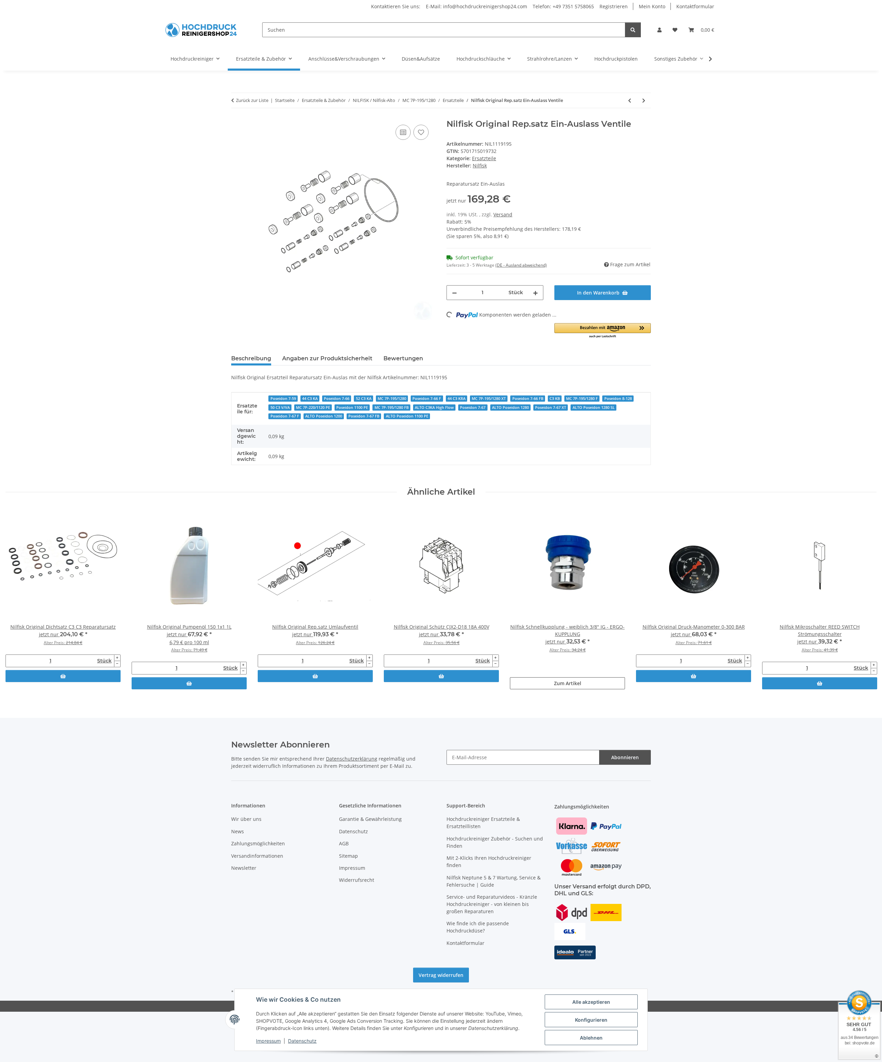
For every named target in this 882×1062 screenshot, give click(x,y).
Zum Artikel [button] (567, 683)
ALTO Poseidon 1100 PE (407, 416)
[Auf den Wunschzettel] (421, 132)
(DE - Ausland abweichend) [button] (521, 265)
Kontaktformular (695, 6)
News (237, 831)
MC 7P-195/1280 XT (489, 398)
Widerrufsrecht (356, 880)
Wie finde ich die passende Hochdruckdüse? (478, 927)
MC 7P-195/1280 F (582, 398)
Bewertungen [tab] (403, 358)
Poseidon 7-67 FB (363, 416)
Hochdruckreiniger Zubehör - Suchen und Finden (495, 842)
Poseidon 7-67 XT (550, 407)
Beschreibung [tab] (251, 358)
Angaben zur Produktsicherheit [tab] (327, 358)
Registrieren (613, 6)
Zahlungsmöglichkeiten (258, 843)
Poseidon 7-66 (336, 398)
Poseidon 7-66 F (426, 398)
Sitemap (348, 856)
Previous (17, 599)
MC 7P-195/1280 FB (392, 407)
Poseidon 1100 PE (352, 407)
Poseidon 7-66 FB (527, 398)
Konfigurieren (591, 1020)
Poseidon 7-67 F (284, 416)
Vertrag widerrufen (441, 975)
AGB (344, 843)
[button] (659, 30)
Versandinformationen (257, 856)
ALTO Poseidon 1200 (323, 416)
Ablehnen (591, 1038)
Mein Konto (652, 6)
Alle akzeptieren (591, 1002)
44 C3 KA (310, 398)
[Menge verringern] (454, 293)
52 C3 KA (363, 398)
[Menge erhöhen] (535, 293)
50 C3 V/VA (280, 407)
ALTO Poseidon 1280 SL (594, 407)
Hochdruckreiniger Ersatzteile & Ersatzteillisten (483, 822)
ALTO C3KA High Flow (434, 407)
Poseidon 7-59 (283, 398)
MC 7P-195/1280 (392, 398)
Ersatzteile (484, 158)
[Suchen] (633, 29)
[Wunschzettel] (675, 30)
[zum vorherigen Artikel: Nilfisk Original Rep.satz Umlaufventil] (630, 100)
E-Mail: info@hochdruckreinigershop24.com (476, 6)
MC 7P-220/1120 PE (313, 407)
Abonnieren (625, 757)
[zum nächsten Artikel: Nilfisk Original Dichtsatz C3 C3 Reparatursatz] (644, 100)
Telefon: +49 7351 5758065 (563, 6)
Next (865, 599)
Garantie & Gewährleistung (370, 819)
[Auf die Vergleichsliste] (403, 132)
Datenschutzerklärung (351, 758)
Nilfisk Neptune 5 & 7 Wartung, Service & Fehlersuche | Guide (494, 881)
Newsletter (243, 868)
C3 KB (555, 398)
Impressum (268, 1041)
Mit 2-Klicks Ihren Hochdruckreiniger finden (489, 861)
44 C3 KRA (456, 398)
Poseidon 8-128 (618, 398)
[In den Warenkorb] (63, 676)
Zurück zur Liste (252, 100)
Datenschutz (302, 1041)
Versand (502, 214)
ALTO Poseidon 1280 (510, 407)
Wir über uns (246, 819)
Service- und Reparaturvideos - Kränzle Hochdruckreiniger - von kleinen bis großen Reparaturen (492, 904)
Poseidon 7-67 (472, 407)
